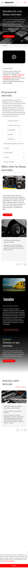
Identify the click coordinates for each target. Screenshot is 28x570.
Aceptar (14, 565)
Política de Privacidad (9, 561)
